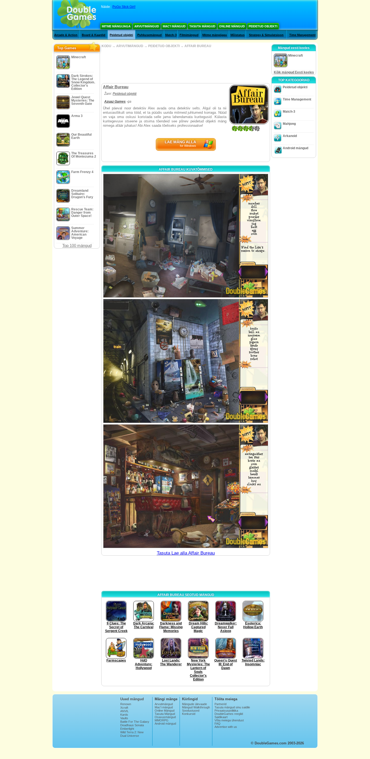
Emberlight (127, 728)
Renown (125, 704)
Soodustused (190, 710)
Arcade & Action (65, 35)
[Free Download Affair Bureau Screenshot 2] (185, 361)
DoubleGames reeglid (229, 713)
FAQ (217, 723)
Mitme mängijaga (116, 26)
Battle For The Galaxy (134, 721)
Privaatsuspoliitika (226, 710)
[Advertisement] (185, 65)
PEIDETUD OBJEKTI (164, 46)
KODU (106, 46)
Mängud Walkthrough (196, 707)
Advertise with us (226, 726)
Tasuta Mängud (202, 26)
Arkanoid (290, 136)
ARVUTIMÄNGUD (129, 46)
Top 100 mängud (77, 245)
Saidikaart (221, 717)
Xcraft (124, 707)
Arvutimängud (146, 26)
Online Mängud (232, 26)
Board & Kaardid (93, 35)
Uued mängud (132, 699)
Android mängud (295, 148)
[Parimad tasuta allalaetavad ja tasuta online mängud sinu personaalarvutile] (76, 15)
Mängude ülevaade (194, 704)
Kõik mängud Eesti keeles (294, 72)
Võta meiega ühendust (229, 720)
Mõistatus (238, 35)
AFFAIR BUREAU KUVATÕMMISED (186, 169)
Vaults (124, 718)
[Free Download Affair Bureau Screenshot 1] (185, 236)
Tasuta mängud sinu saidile (232, 707)
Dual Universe (129, 735)
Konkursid (188, 713)
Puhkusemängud (149, 35)
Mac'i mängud (174, 26)
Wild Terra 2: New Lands (132, 734)
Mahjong (289, 124)
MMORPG (161, 720)
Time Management (302, 35)
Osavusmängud (165, 717)
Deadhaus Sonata (132, 725)
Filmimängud (189, 35)
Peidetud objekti (263, 26)
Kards (124, 714)
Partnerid (220, 704)
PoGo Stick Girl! (123, 7)
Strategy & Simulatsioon (266, 35)
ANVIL (124, 711)
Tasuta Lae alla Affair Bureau (186, 553)
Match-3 (171, 35)
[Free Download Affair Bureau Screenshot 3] (185, 486)
